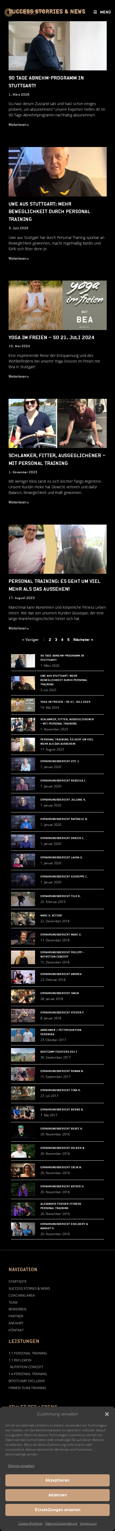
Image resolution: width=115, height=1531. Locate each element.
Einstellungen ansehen (57, 1510)
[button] (107, 1414)
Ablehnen (57, 1495)
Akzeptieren (57, 1480)
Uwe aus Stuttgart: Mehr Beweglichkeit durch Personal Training (49, 212)
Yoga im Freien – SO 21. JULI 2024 (51, 337)
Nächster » (83, 640)
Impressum (88, 1523)
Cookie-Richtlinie (30, 1523)
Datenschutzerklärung (61, 1523)
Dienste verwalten (21, 1465)
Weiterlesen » (19, 124)
